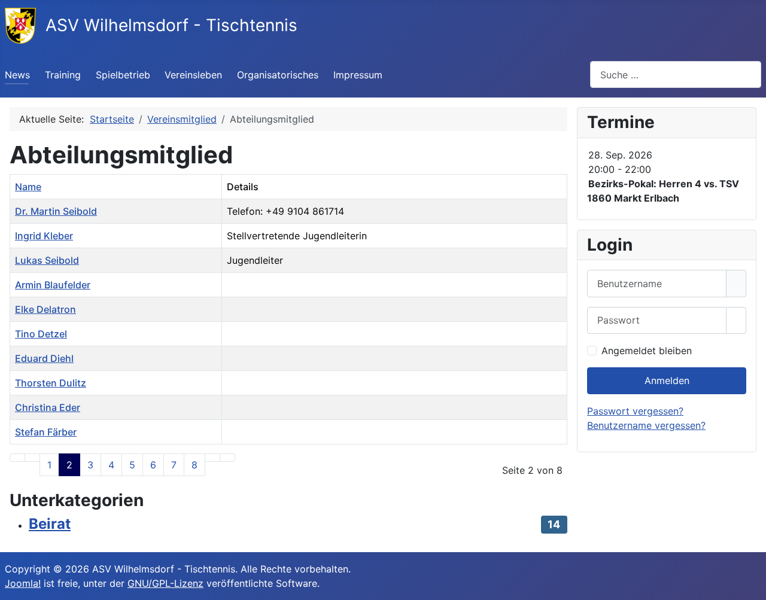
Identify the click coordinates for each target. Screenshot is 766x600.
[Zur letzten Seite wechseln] (227, 457)
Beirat (50, 523)
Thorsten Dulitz (50, 383)
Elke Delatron (45, 309)
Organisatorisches (277, 75)
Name (28, 187)
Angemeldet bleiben (646, 351)
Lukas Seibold (47, 260)
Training (63, 75)
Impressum (357, 75)
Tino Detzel (41, 334)
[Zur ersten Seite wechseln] (17, 457)
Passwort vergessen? (635, 411)
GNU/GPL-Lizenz (165, 583)
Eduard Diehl (44, 358)
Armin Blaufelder (52, 285)
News (17, 75)
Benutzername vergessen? (646, 425)
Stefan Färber (46, 432)
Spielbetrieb (123, 75)
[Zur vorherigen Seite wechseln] (32, 457)
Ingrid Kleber (44, 236)
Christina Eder (47, 407)
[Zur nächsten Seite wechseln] (212, 457)
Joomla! (23, 583)
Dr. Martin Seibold (56, 211)
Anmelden (667, 380)
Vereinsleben (193, 75)
